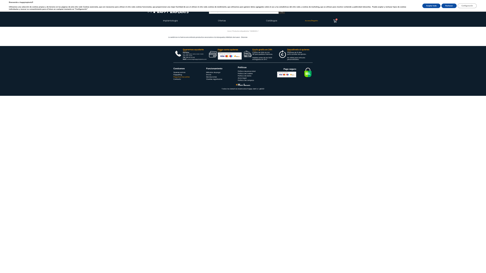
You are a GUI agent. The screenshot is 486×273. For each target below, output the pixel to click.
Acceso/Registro (311, 21)
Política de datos (244, 76)
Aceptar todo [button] (431, 6)
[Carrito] (335, 21)
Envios (208, 75)
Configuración (467, 6)
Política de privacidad (247, 71)
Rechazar (449, 6)
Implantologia (170, 20)
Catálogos (271, 20)
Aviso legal (242, 78)
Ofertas (222, 20)
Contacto (177, 79)
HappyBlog (177, 75)
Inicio (229, 31)
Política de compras (246, 80)
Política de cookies (245, 73)
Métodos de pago (213, 72)
